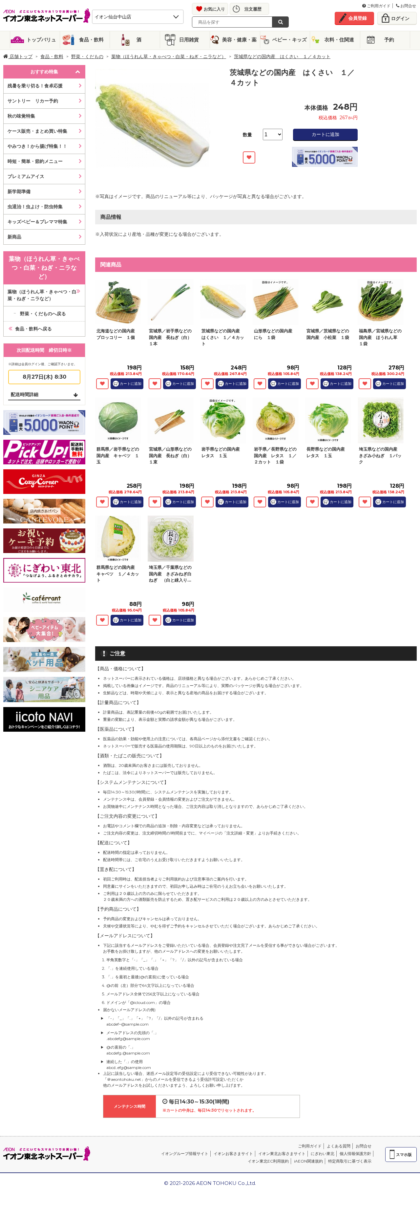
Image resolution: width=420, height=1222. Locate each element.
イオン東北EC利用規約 (268, 1161)
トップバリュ (41, 39)
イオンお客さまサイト (233, 1153)
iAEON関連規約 (308, 1161)
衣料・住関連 (339, 39)
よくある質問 (338, 1146)
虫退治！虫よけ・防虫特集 (35, 207)
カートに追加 (325, 134)
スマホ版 (404, 1154)
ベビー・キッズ (289, 39)
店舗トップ (20, 56)
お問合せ (407, 5)
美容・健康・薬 (239, 39)
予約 (389, 39)
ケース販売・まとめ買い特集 (37, 131)
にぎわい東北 (322, 1153)
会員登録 (357, 18)
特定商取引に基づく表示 (349, 1161)
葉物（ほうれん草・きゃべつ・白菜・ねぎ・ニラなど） (168, 56)
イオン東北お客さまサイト (281, 1153)
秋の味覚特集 (21, 116)
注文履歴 (253, 8)
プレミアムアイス (26, 176)
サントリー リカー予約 (33, 101)
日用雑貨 (189, 39)
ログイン (400, 18)
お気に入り (214, 8)
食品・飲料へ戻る (33, 329)
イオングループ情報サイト (184, 1153)
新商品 (14, 237)
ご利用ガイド (378, 5)
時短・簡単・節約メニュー (35, 161)
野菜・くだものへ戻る (43, 314)
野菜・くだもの (87, 56)
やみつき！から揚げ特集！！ (37, 146)
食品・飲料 (91, 39)
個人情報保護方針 (355, 1153)
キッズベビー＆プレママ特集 (37, 222)
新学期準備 (19, 191)
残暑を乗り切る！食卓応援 (35, 86)
